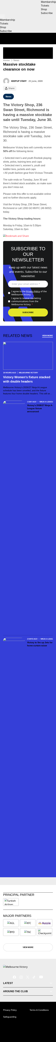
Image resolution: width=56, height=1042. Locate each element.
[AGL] (11, 923)
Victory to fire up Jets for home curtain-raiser (40, 644)
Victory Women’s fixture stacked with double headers (26, 379)
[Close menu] (49, 1025)
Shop (3, 27)
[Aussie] (44, 923)
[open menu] (2, 16)
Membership (7, 20)
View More (47, 336)
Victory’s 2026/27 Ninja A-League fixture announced (40, 408)
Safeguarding (9, 1017)
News (16, 60)
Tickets (4, 23)
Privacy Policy (33, 291)
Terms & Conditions (39, 1010)
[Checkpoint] (45, 932)
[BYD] (11, 932)
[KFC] (27, 923)
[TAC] (27, 932)
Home (6, 60)
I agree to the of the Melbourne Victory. (29, 293)
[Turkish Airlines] (11, 902)
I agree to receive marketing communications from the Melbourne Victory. (26, 301)
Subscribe (6, 31)
